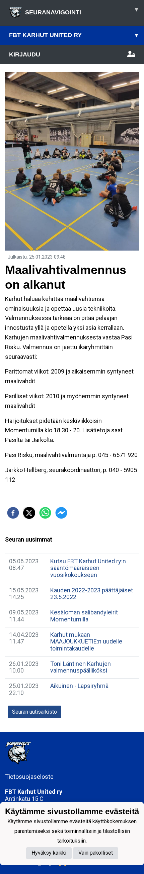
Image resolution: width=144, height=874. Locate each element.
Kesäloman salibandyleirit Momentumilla (84, 616)
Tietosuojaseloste (29, 776)
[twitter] (29, 513)
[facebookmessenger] (61, 513)
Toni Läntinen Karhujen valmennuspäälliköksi (80, 667)
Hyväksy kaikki (48, 853)
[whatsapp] (45, 513)
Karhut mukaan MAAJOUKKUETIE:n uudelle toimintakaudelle (86, 641)
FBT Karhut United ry (73, 35)
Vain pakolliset (95, 853)
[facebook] (13, 513)
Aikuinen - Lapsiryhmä (79, 685)
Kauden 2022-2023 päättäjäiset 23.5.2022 (91, 594)
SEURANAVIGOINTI (81, 11)
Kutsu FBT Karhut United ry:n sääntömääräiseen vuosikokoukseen (88, 568)
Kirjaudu (24, 54)
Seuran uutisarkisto (34, 712)
